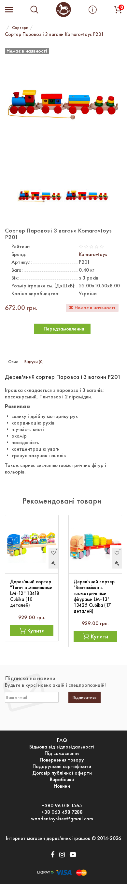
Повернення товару (62, 760)
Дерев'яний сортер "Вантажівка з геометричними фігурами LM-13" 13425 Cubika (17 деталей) (94, 596)
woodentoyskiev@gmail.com (62, 818)
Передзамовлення (64, 328)
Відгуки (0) (34, 361)
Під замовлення (62, 753)
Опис (13, 361)
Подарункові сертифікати (62, 766)
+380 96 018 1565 (62, 805)
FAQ (62, 740)
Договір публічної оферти (62, 773)
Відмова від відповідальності (61, 747)
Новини (62, 786)
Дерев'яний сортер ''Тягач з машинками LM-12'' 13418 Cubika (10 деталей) (31, 593)
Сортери (20, 27)
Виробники (62, 779)
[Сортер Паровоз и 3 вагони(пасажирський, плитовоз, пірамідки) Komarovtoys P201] (40, 196)
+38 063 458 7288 (62, 812)
